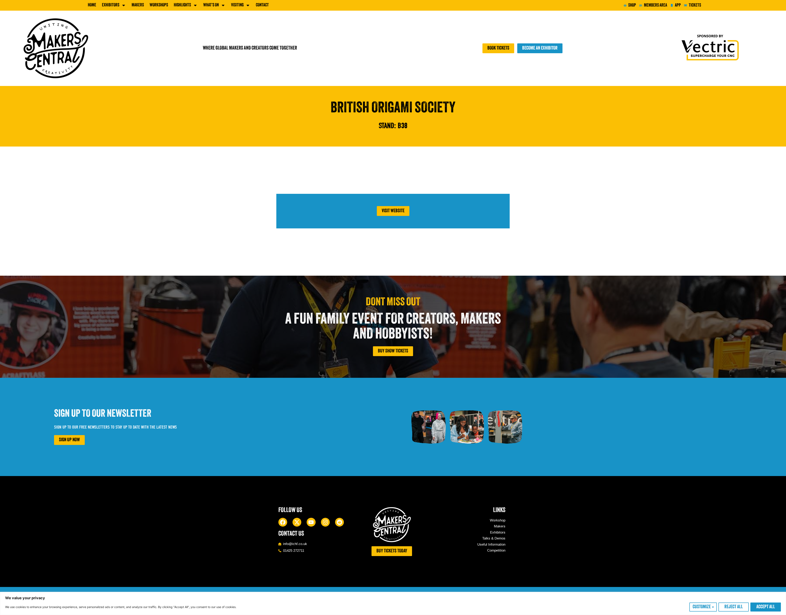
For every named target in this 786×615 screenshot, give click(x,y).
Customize (702, 607)
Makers (138, 5)
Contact (262, 5)
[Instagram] (325, 522)
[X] (296, 522)
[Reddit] (339, 522)
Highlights (182, 5)
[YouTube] (311, 522)
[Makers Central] (56, 48)
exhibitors (110, 5)
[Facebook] (282, 522)
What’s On (211, 5)
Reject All (733, 607)
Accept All (765, 607)
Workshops (159, 5)
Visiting (237, 5)
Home (92, 5)
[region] (393, 603)
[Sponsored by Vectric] (711, 48)
